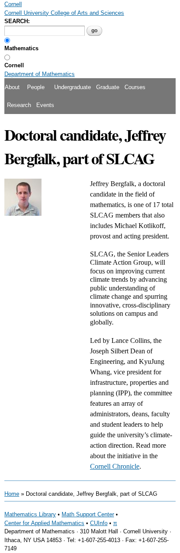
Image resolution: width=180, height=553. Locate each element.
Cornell (14, 65)
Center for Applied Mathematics (44, 523)
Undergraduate (72, 87)
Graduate (107, 87)
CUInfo (98, 523)
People (36, 87)
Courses (135, 87)
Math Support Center (88, 514)
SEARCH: (17, 21)
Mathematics (21, 48)
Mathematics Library (30, 514)
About (12, 87)
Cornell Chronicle (114, 466)
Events (45, 105)
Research (19, 105)
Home (11, 494)
